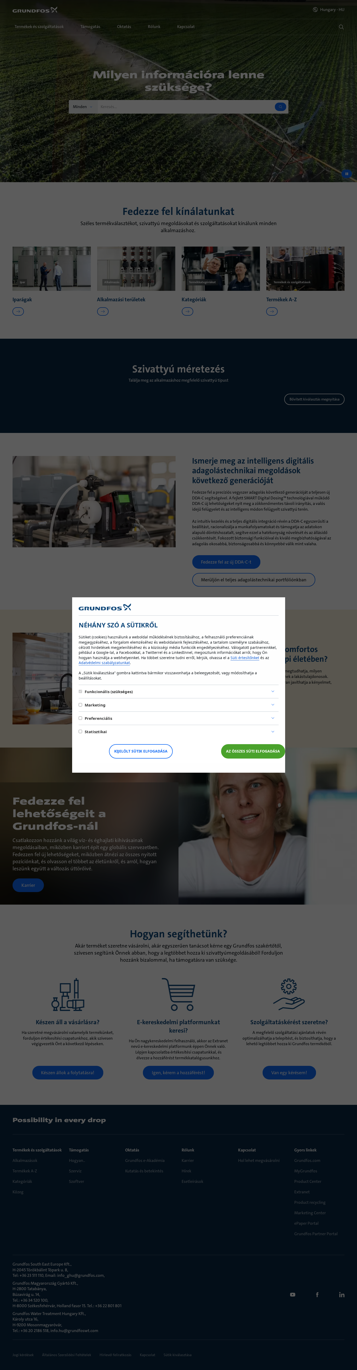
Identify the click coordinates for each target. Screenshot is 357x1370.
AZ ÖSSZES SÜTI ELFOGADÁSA (253, 751)
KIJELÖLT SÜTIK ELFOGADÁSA (141, 751)
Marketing (95, 705)
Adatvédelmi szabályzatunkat (104, 662)
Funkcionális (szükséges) (109, 691)
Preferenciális (98, 718)
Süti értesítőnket (245, 657)
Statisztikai (96, 731)
